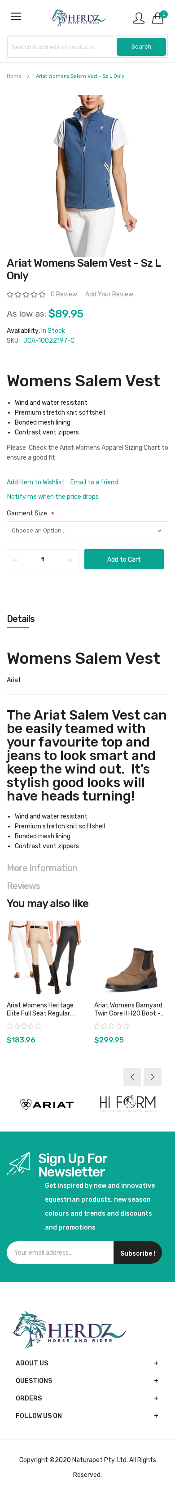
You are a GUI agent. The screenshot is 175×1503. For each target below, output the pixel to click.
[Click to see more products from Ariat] (47, 1104)
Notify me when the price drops (53, 497)
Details (21, 618)
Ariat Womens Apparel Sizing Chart (110, 448)
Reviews (23, 886)
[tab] (87, 619)
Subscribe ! (137, 1253)
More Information (42, 868)
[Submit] (141, 47)
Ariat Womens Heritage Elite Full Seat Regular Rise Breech (40, 1013)
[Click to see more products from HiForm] (128, 1104)
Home (14, 76)
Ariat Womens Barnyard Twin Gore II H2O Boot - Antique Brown (128, 1013)
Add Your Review (109, 294)
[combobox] (87, 47)
